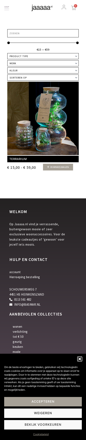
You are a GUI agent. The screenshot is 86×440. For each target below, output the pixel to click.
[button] (80, 359)
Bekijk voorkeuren (43, 425)
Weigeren (43, 413)
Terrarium (18, 159)
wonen (17, 327)
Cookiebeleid (41, 434)
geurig (17, 342)
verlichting (20, 332)
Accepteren (43, 401)
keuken (18, 347)
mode (16, 352)
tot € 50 (18, 337)
